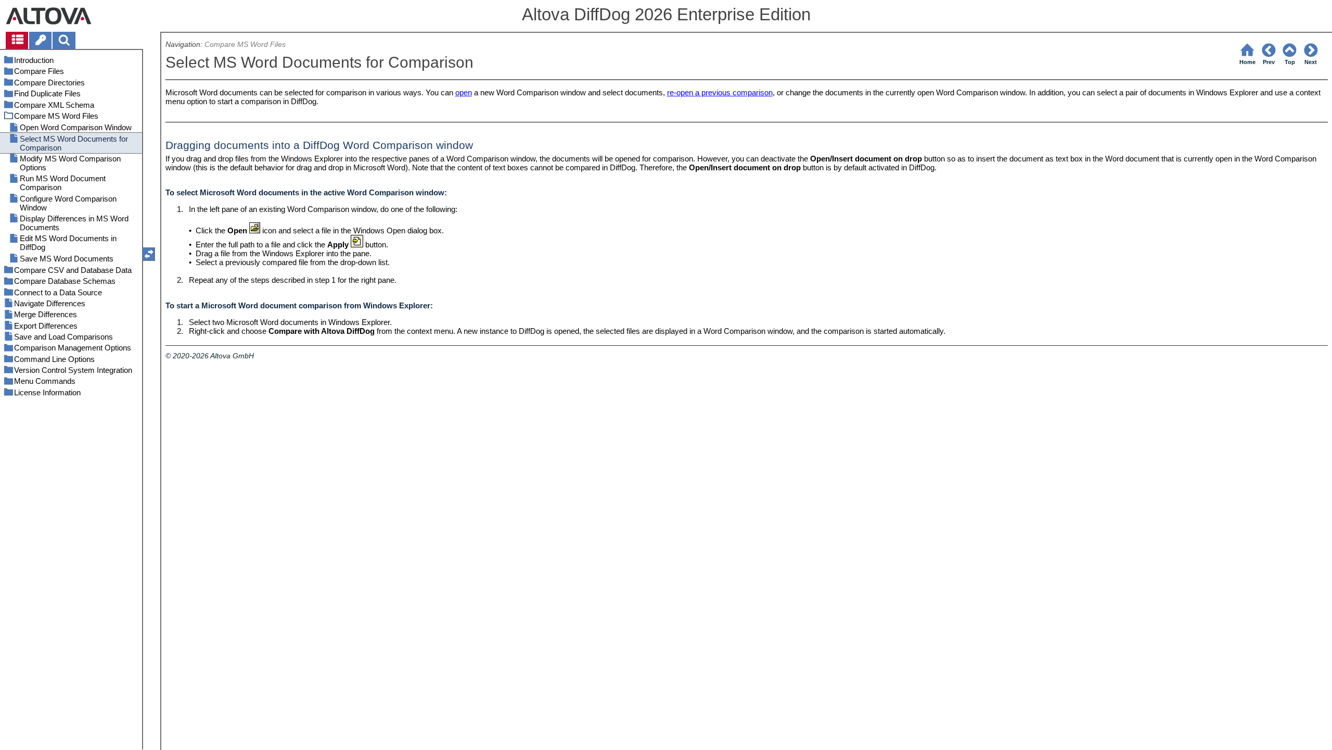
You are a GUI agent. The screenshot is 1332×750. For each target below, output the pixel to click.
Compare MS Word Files (245, 44)
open (463, 92)
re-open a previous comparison (720, 92)
